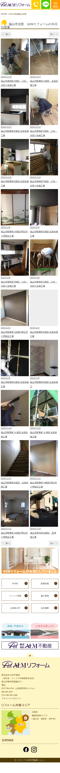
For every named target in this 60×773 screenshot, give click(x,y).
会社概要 (45, 608)
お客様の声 (15, 608)
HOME (4, 14)
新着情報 (45, 584)
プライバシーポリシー (12, 698)
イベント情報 (15, 596)
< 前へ (6, 34)
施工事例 (45, 596)
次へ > (54, 34)
